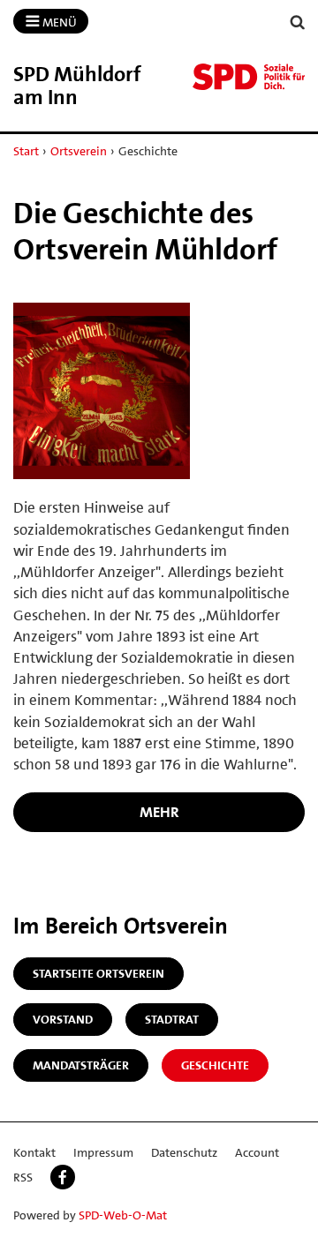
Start (26, 151)
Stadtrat (172, 1019)
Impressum (103, 1152)
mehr (159, 811)
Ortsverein (78, 151)
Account (257, 1152)
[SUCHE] (298, 22)
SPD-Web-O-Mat (123, 1215)
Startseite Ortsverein (98, 973)
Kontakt (34, 1152)
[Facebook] (62, 1177)
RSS (23, 1177)
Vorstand (63, 1019)
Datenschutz (184, 1152)
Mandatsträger (81, 1065)
